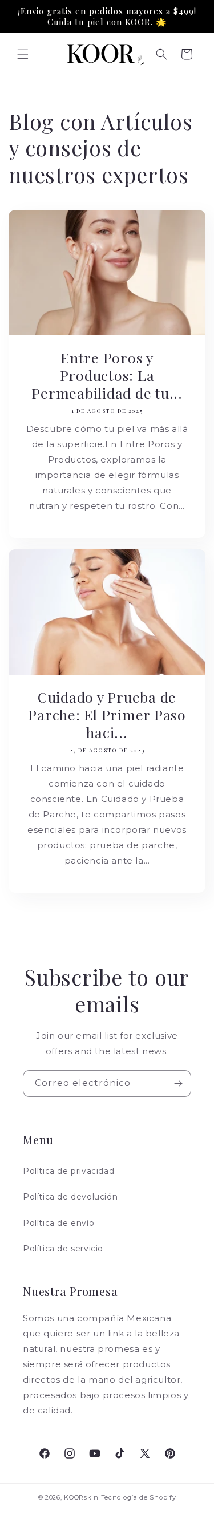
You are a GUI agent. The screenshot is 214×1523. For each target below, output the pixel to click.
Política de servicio (63, 1248)
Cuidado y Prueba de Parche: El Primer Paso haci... (107, 714)
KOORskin (81, 1497)
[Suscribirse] (178, 1083)
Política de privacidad (68, 1171)
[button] (22, 54)
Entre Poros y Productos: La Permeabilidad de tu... (107, 375)
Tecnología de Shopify (138, 1497)
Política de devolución (70, 1197)
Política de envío (58, 1223)
